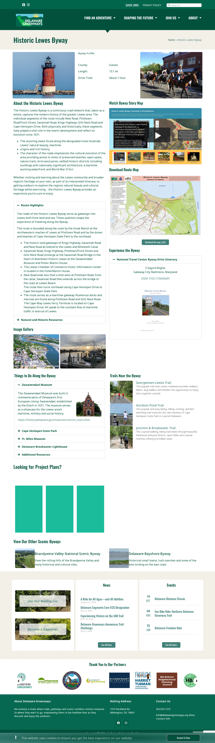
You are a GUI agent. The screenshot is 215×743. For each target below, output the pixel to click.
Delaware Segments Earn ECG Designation (105, 607)
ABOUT (193, 17)
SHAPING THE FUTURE (138, 17)
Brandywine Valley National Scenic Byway (67, 553)
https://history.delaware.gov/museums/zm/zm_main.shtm (54, 420)
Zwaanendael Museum (37, 385)
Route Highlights (32, 205)
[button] (60, 205)
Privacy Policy (152, 5)
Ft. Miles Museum (34, 439)
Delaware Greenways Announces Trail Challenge (102, 626)
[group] (24, 681)
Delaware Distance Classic (170, 599)
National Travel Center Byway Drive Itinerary (147, 259)
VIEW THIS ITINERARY (155, 278)
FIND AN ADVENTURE (98, 17)
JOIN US (171, 17)
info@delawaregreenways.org (172, 715)
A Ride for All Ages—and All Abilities (102, 599)
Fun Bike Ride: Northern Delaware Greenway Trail (174, 613)
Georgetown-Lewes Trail (153, 383)
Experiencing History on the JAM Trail (102, 616)
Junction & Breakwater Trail (156, 428)
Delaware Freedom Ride (168, 628)
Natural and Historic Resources (42, 320)
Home (171, 39)
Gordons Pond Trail (150, 405)
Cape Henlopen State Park (39, 431)
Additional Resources (36, 454)
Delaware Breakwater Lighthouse (44, 447)
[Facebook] (118, 723)
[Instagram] (126, 723)
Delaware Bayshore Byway (150, 553)
